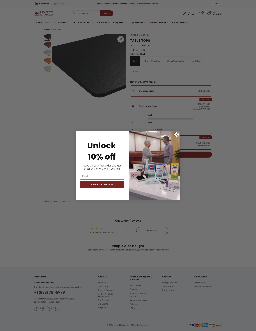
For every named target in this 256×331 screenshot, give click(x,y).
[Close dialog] (176, 134)
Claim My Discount (102, 184)
